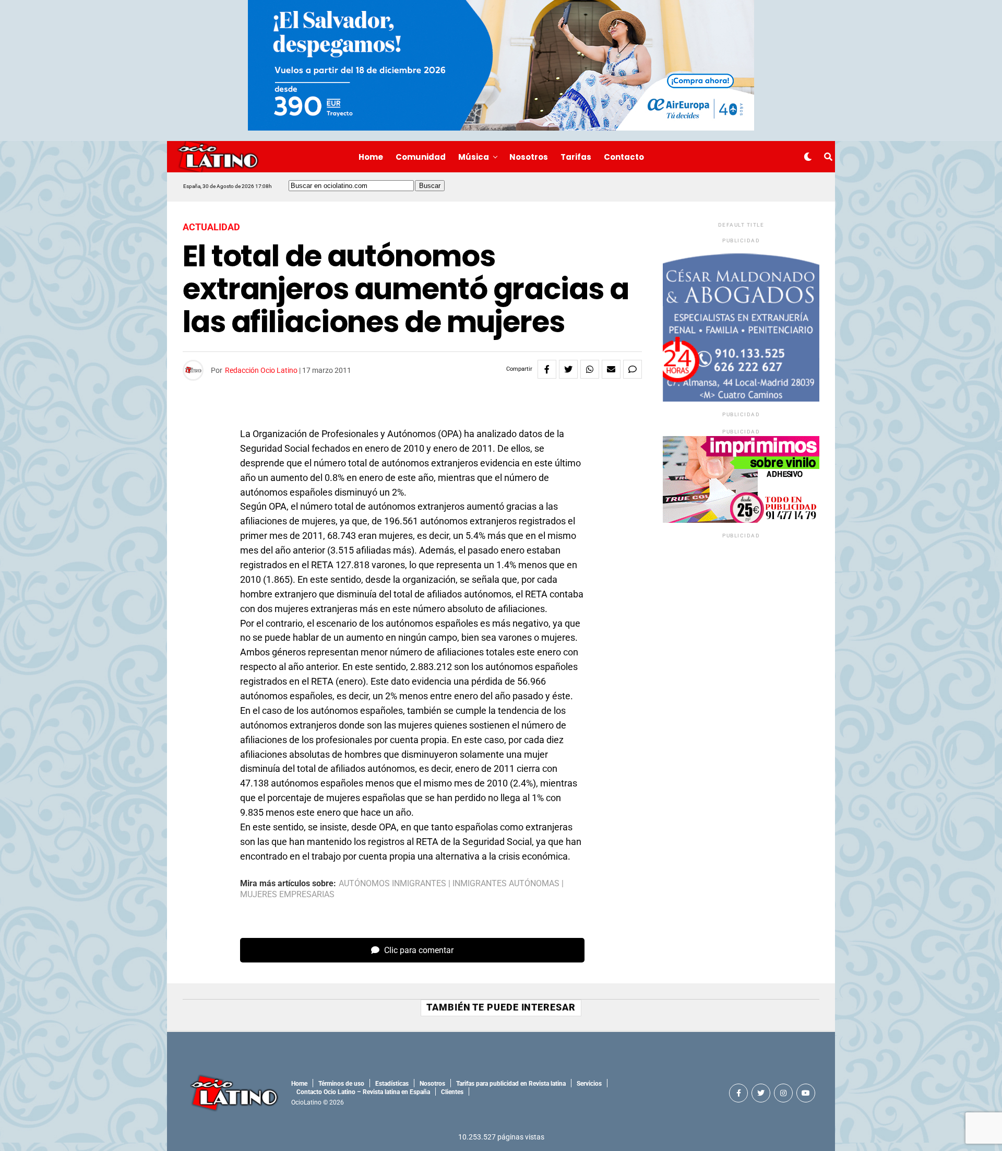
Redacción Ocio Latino (261, 370)
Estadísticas (392, 1083)
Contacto (624, 156)
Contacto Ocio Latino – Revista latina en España (363, 1092)
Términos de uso (341, 1083)
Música (473, 156)
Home (371, 156)
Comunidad (421, 156)
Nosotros (528, 156)
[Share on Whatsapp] (589, 369)
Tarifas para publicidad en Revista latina (511, 1083)
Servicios (589, 1083)
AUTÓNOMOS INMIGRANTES (392, 883)
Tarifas (575, 156)
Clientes (452, 1092)
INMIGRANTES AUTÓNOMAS (505, 883)
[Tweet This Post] (568, 369)
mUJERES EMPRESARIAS (287, 894)
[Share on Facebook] (547, 369)
